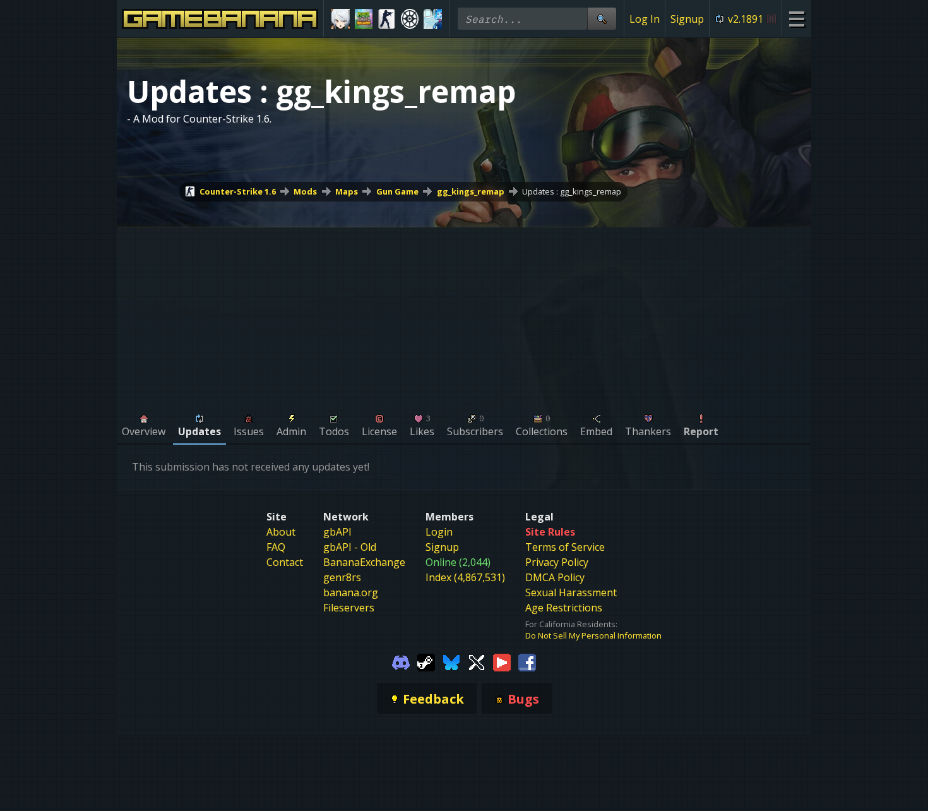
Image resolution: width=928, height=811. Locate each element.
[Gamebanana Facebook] (527, 661)
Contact (284, 562)
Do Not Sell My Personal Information (593, 635)
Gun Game (397, 191)
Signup (687, 19)
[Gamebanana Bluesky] (451, 661)
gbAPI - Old (349, 547)
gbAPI (337, 532)
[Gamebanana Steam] (426, 661)
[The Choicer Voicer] (432, 19)
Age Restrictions (563, 608)
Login (439, 532)
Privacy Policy (556, 562)
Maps (346, 191)
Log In (644, 19)
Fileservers (348, 608)
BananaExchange (364, 562)
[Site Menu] (796, 18)
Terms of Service (565, 547)
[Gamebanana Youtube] (502, 661)
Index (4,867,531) (465, 577)
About (280, 532)
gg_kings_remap (470, 191)
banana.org (350, 592)
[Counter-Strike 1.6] (386, 19)
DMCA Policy (555, 577)
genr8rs (342, 577)
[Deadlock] (410, 19)
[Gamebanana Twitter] (477, 661)
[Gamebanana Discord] (401, 661)
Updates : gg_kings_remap (571, 191)
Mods (305, 191)
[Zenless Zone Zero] (340, 19)
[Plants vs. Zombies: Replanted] (364, 19)
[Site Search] (601, 19)
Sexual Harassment (571, 592)
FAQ (275, 547)
